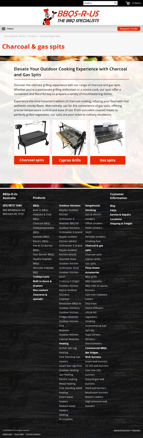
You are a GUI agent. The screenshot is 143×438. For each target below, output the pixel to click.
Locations (116, 219)
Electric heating (68, 379)
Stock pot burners (95, 388)
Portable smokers (95, 236)
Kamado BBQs (41, 236)
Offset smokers (94, 223)
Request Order (129, 28)
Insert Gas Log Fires (70, 365)
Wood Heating (67, 383)
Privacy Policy (19, 434)
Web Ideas (136, 430)
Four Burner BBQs (43, 254)
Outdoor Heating (69, 370)
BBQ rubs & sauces (96, 285)
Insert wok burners (96, 361)
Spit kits (90, 330)
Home (22, 36)
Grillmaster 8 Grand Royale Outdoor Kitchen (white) (70, 236)
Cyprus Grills (70, 160)
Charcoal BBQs (41, 223)
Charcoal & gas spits (50, 36)
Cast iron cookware (96, 294)
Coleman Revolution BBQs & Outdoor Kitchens (70, 303)
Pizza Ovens (92, 267)
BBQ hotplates (93, 281)
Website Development (122, 430)
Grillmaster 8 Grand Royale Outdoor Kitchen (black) (70, 250)
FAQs (113, 210)
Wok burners (93, 357)
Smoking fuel (92, 241)
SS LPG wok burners (96, 365)
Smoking (90, 210)
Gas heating (66, 374)
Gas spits (107, 160)
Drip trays (91, 303)
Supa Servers (93, 334)
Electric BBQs (40, 241)
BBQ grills (91, 276)
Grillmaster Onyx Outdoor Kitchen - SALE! (69, 272)
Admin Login (7, 434)
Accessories (92, 272)
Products (32, 36)
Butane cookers (94, 397)
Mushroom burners (96, 392)
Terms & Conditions (33, 434)
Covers (89, 299)
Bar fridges (91, 352)
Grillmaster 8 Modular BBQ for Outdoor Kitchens (69, 223)
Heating (64, 343)
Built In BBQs (40, 210)
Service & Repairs (120, 214)
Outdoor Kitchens (69, 205)
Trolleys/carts (41, 276)
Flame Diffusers (94, 308)
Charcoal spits (32, 160)
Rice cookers (40, 290)
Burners (90, 290)
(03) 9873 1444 (12, 205)
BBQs (36, 205)
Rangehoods (92, 205)
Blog (112, 205)
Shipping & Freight (121, 223)
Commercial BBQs (96, 348)
